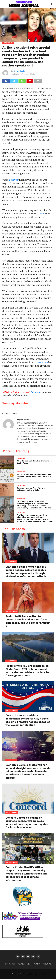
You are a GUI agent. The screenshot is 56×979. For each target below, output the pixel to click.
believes (13, 179)
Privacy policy (24, 964)
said (42, 213)
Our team (36, 964)
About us (47, 964)
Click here (36, 392)
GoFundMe (42, 362)
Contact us (10, 964)
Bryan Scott (19, 71)
